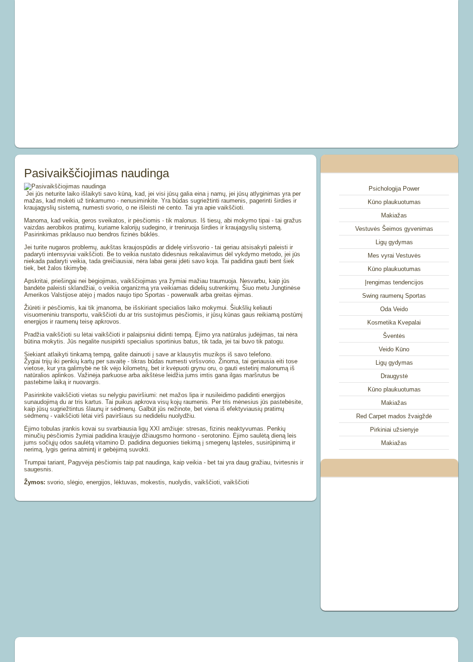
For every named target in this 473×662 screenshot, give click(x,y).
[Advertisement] (151, 73)
